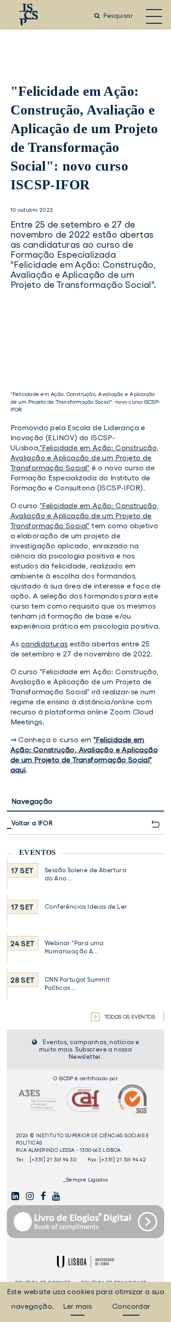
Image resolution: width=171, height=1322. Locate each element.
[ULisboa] (85, 1262)
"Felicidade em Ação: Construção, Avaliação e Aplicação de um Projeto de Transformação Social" (84, 457)
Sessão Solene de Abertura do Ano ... (85, 874)
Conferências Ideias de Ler (86, 906)
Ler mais (77, 1306)
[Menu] (154, 16)
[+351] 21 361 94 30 (53, 1159)
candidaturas (44, 644)
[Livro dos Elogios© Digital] (85, 1221)
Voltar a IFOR (32, 823)
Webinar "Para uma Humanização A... (74, 947)
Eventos (37, 852)
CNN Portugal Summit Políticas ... (77, 983)
